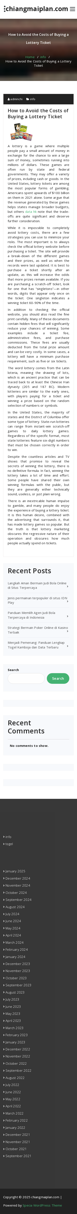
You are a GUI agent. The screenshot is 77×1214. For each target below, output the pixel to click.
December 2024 (18, 878)
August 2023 (15, 992)
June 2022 (13, 1092)
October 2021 (16, 1149)
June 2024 (13, 921)
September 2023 (18, 985)
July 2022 (12, 1085)
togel (9, 844)
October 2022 (16, 1063)
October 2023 (16, 978)
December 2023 (18, 964)
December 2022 (18, 1049)
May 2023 (13, 1013)
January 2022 (15, 1127)
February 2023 (17, 1035)
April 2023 (13, 1020)
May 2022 (13, 1099)
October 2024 (16, 892)
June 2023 (13, 1006)
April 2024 (13, 935)
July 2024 (12, 914)
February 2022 (17, 1120)
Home (30, 57)
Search (13, 670)
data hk (31, 211)
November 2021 (18, 1142)
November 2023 (18, 971)
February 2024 (17, 949)
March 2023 (15, 1028)
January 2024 (15, 957)
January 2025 (15, 871)
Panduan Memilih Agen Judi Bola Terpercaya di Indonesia (31, 615)
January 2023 (15, 1042)
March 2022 (15, 1113)
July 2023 (12, 999)
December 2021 (18, 1134)
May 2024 (13, 928)
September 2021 (18, 1156)
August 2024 (15, 907)
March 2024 (15, 942)
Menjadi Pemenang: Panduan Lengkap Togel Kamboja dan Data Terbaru (36, 644)
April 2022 (13, 1106)
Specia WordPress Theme (42, 1205)
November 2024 (18, 885)
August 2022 (15, 1078)
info (43, 57)
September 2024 (18, 899)
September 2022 (18, 1070)
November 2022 (18, 1056)
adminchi (16, 99)
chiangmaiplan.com (37, 9)
